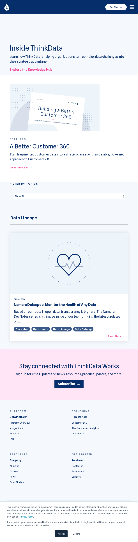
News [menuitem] (13, 476)
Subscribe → (69, 384)
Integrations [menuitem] (16, 428)
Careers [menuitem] (14, 471)
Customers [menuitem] (78, 433)
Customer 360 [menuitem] (79, 422)
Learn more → (21, 167)
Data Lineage (61, 329)
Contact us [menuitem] (77, 466)
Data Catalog (83, 329)
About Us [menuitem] (14, 466)
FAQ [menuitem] (12, 439)
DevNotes (22, 329)
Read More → (116, 336)
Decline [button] (76, 533)
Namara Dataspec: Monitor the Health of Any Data (55, 304)
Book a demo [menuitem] (78, 471)
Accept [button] (61, 533)
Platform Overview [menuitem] (20, 422)
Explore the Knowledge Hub (31, 69)
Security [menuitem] (14, 433)
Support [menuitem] (76, 476)
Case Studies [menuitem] (17, 482)
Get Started (116, 7)
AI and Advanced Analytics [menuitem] (85, 428)
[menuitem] (18, 417)
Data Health (40, 329)
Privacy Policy (26, 516)
